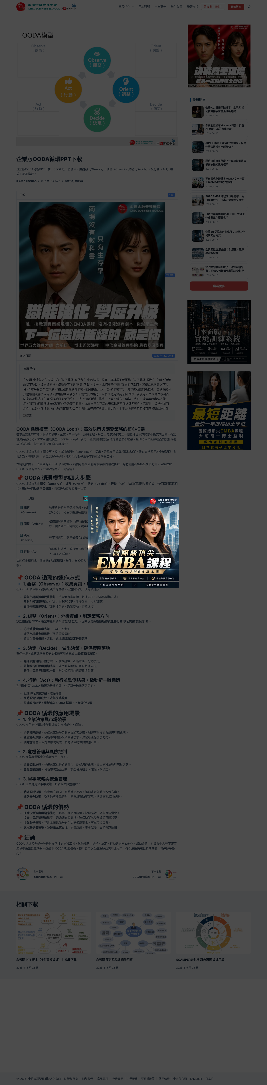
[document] (133, 542)
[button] (85, 498)
